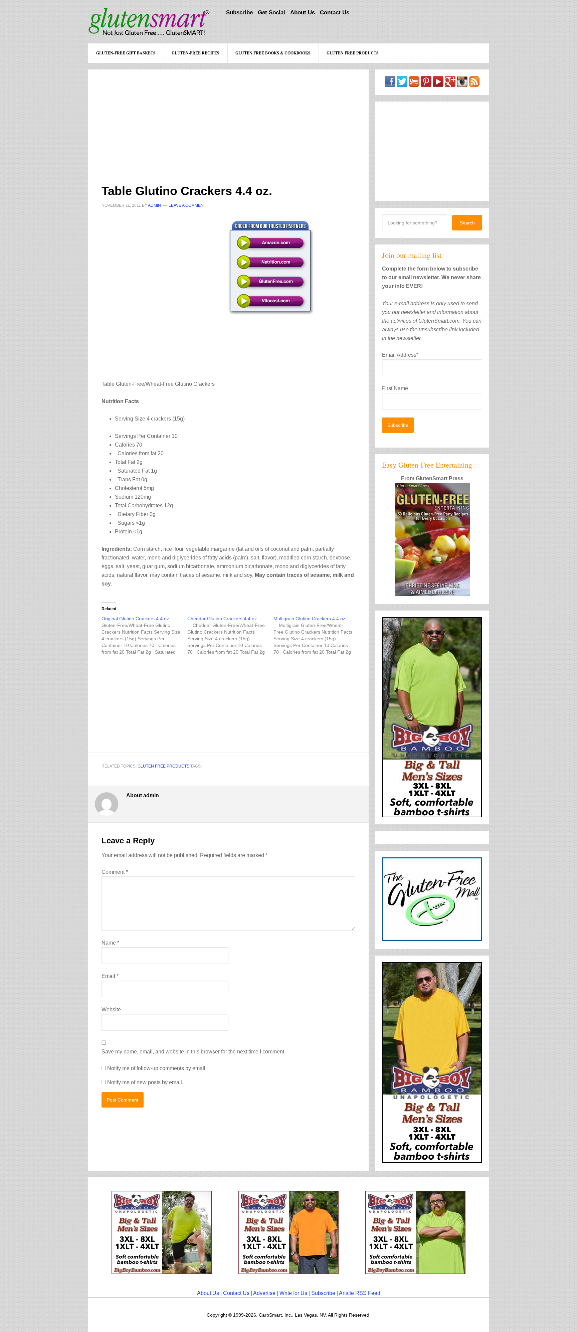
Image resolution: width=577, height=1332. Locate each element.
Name (110, 943)
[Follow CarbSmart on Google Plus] (450, 84)
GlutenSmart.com (149, 22)
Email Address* (400, 355)
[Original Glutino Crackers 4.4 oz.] (144, 635)
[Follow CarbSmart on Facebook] (390, 84)
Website (111, 1009)
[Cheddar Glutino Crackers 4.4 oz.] (230, 635)
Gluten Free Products (163, 766)
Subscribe (323, 1293)
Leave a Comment (187, 205)
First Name (395, 388)
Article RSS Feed (359, 1293)
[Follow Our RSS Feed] (474, 84)
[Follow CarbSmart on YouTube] (438, 84)
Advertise (264, 1293)
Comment (115, 872)
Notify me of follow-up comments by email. (157, 1068)
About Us (208, 1293)
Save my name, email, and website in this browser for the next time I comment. (193, 1051)
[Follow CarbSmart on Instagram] (462, 84)
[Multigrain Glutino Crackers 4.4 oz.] (316, 635)
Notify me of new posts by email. (145, 1082)
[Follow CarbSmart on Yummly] (414, 84)
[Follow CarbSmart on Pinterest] (426, 84)
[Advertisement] (228, 116)
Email (110, 976)
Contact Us (236, 1293)
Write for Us (293, 1293)
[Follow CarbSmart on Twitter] (402, 84)
